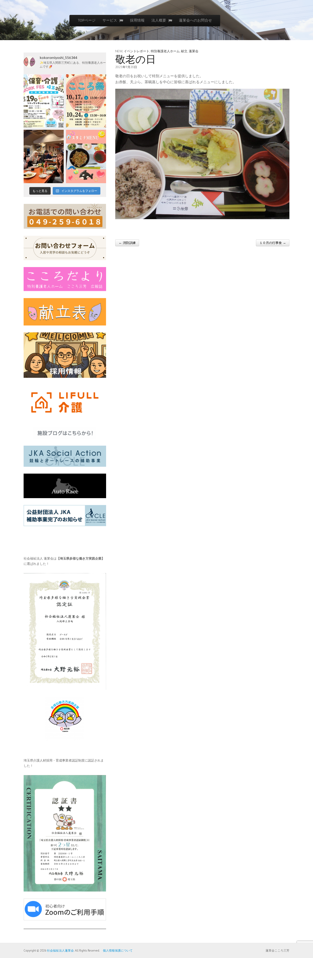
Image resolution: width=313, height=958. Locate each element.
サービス (109, 20)
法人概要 (158, 20)
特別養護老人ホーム (165, 51)
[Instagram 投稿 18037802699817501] (86, 156)
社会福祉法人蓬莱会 (60, 950)
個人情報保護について (116, 950)
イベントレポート (136, 51)
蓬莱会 (193, 51)
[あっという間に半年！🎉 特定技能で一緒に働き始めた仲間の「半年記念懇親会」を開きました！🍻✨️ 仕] (44, 156)
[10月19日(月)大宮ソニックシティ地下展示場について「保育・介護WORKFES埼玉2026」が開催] (44, 101)
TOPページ (87, 20)
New (118, 51)
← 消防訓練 (127, 243)
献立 (184, 51)
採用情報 (137, 20)
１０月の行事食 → (272, 243)
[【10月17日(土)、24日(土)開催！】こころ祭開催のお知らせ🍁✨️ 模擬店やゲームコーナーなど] (86, 101)
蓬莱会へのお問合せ (195, 20)
